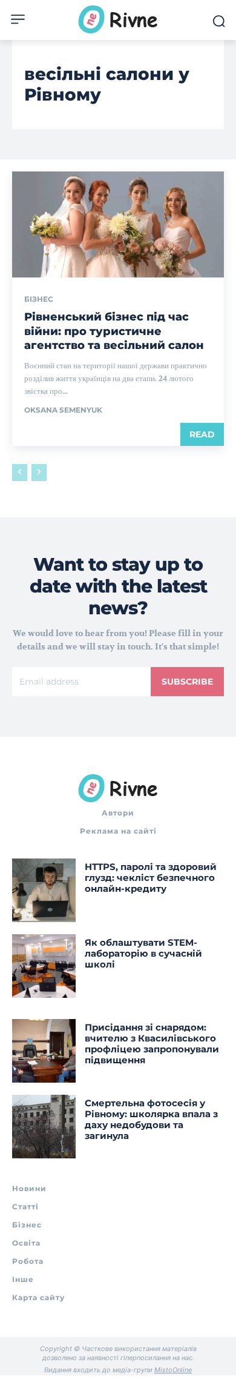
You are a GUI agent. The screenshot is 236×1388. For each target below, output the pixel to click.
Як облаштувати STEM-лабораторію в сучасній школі (143, 953)
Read (202, 434)
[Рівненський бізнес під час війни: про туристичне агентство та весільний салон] (118, 224)
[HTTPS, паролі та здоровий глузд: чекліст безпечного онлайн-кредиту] (44, 890)
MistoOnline (173, 1370)
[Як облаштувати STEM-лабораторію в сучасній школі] (44, 966)
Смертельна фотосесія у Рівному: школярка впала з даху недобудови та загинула (151, 1119)
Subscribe (187, 681)
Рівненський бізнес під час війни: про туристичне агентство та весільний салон (114, 331)
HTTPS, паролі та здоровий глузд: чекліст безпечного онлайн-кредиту (151, 877)
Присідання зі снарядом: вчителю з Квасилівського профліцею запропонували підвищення (152, 1043)
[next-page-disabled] (39, 472)
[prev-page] (19, 472)
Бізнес (38, 299)
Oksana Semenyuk (63, 409)
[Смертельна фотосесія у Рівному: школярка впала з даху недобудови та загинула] (44, 1126)
